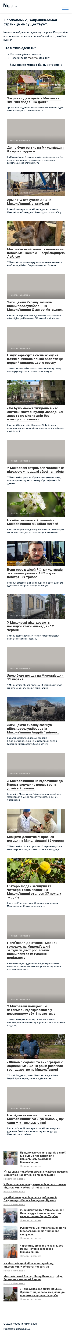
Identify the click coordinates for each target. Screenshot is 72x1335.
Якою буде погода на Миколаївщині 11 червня (35, 677)
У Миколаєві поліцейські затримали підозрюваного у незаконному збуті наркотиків (31, 1010)
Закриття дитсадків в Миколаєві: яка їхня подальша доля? (34, 100)
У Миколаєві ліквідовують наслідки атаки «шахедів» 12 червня (30, 626)
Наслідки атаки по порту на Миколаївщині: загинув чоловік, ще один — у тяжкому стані (35, 1119)
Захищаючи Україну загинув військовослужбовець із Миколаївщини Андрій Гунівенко (33, 728)
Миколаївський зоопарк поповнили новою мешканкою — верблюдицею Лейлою (36, 253)
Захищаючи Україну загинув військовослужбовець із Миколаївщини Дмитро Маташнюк (35, 306)
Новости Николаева (30, 1166)
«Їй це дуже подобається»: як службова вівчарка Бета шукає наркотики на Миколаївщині (35, 1173)
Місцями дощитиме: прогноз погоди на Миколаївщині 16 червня (35, 839)
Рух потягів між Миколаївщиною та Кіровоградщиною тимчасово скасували (43, 1231)
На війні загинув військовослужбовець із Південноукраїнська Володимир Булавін (30, 1199)
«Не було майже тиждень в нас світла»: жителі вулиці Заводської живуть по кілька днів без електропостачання (35, 413)
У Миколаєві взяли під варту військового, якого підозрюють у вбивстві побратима (34, 1186)
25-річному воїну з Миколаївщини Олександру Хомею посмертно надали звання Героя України (42, 1213)
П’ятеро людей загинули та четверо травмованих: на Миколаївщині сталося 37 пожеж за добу (34, 891)
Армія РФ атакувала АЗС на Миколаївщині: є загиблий (29, 202)
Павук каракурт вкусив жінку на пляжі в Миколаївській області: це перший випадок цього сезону (35, 359)
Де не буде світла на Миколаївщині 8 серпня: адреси (35, 149)
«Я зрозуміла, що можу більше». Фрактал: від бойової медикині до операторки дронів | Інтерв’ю (42, 1292)
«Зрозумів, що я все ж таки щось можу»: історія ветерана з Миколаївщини (41, 1249)
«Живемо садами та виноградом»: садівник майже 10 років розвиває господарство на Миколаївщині (35, 1066)
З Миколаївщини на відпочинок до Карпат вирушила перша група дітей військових (35, 784)
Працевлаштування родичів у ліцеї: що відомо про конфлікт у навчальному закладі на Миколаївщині (43, 1157)
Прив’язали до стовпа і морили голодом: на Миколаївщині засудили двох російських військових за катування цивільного (32, 950)
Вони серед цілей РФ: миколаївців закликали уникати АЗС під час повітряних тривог (35, 573)
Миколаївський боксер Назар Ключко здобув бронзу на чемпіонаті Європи (33, 1278)
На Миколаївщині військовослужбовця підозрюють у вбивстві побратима (28, 1265)
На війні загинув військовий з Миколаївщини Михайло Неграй (32, 522)
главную (33, 58)
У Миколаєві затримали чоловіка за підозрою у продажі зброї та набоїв (35, 470)
